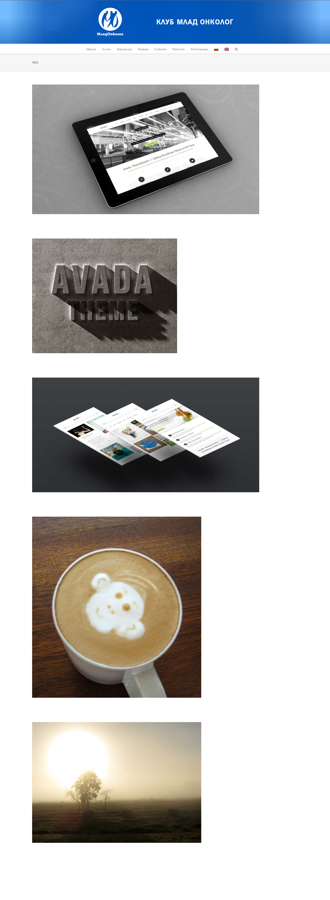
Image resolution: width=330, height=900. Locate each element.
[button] (236, 49)
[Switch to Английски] (226, 49)
